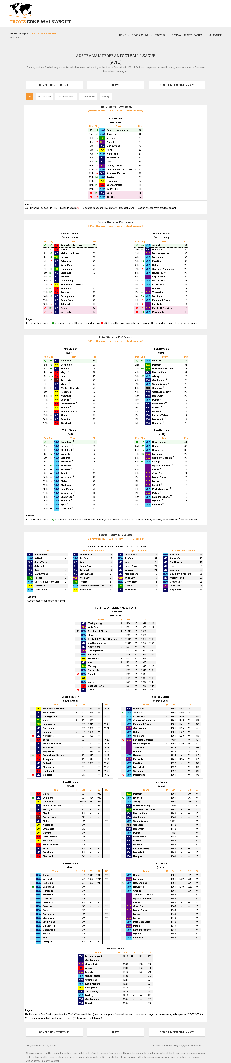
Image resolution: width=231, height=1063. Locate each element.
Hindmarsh (66, 288)
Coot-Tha (157, 473)
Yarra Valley (91, 991)
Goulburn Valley (160, 392)
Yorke (64, 249)
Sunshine (66, 419)
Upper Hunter (92, 976)
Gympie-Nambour (161, 465)
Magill (64, 372)
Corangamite (68, 296)
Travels (160, 35)
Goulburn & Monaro (117, 130)
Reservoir (157, 396)
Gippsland (157, 249)
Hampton (157, 423)
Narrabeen (66, 477)
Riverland (66, 423)
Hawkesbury (158, 273)
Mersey (111, 138)
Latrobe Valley (160, 415)
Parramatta (158, 312)
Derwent (156, 364)
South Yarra (67, 300)
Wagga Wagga (159, 384)
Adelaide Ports (69, 411)
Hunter (156, 446)
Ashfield (156, 245)
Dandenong (67, 280)
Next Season (133, 110)
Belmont (65, 407)
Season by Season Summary (177, 85)
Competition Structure (54, 85)
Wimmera (66, 360)
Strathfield (66, 450)
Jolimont (65, 304)
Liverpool (66, 508)
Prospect (66, 292)
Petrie (155, 493)
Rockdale (66, 465)
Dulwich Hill (67, 493)
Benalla (89, 1003)
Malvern (156, 411)
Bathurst (65, 458)
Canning (65, 400)
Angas (88, 968)
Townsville (158, 292)
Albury (155, 376)
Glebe (64, 481)
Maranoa (157, 454)
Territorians (67, 380)
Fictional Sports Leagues (187, 35)
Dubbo (156, 400)
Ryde (63, 504)
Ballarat (65, 276)
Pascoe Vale (159, 372)
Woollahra (157, 257)
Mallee (64, 384)
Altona (64, 415)
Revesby (65, 469)
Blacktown (66, 485)
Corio (110, 193)
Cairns (155, 469)
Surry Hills (112, 189)
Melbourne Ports (70, 253)
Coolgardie (91, 987)
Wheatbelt (66, 396)
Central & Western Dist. (47, 582)
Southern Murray (116, 173)
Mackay (156, 481)
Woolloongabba (160, 253)
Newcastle (157, 450)
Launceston (67, 269)
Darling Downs (114, 165)
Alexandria (112, 154)
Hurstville (66, 446)
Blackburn (66, 273)
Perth (110, 150)
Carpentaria (91, 964)
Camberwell (158, 380)
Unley (64, 376)
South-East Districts (71, 245)
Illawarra (111, 134)
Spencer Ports (114, 185)
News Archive (140, 35)
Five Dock (157, 261)
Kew (109, 161)
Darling (89, 995)
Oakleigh (65, 308)
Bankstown (66, 442)
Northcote (66, 312)
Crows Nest (158, 284)
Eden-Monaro (92, 984)
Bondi (64, 473)
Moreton (90, 972)
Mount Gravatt (160, 477)
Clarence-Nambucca (163, 269)
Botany (156, 265)
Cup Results (115, 110)
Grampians (91, 980)
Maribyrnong (113, 146)
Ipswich (156, 485)
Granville (65, 454)
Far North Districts (162, 308)
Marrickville (158, 280)
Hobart (64, 257)
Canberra (157, 388)
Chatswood (67, 497)
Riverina (156, 360)
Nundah (156, 288)
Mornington (158, 403)
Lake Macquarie (161, 497)
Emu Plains (67, 489)
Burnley (156, 407)
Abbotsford (113, 157)
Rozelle (111, 197)
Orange (156, 461)
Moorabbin (158, 419)
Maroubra (66, 461)
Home (122, 35)
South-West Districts (72, 284)
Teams (115, 85)
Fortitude (157, 304)
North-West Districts (163, 368)
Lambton (157, 504)
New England (159, 442)
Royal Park (66, 265)
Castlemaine (92, 999)
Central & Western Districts (121, 169)
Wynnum (156, 500)
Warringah (157, 296)
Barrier (110, 177)
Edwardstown (68, 403)
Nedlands (66, 392)
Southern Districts (162, 458)
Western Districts (70, 388)
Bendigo (65, 368)
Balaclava (66, 261)
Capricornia (158, 276)
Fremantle (112, 181)
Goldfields (66, 364)
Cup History (115, 538)
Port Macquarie (160, 489)
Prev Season (97, 110)
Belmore (65, 500)
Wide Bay (111, 142)
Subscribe (215, 35)
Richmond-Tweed (161, 300)
